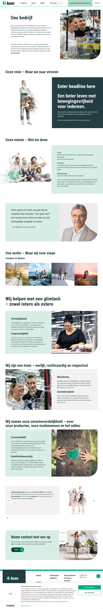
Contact (38, 582)
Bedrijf (42, 3)
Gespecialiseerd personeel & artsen (80, 3)
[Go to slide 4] (13, 517)
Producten (24, 3)
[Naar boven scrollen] (98, 576)
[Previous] (9, 501)
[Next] (94, 501)
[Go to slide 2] (9, 517)
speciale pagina (15, 53)
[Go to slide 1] (7, 517)
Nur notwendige (89, 592)
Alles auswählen (89, 587)
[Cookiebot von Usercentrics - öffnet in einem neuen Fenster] (10, 606)
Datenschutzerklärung (52, 601)
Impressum (65, 601)
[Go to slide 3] (11, 517)
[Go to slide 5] (14, 517)
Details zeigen (25, 606)
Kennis (34, 3)
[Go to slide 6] (16, 517)
